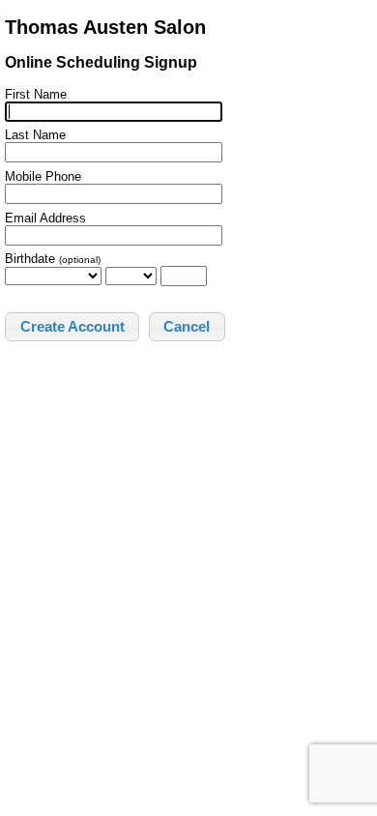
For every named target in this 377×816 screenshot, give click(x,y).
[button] (72, 326)
